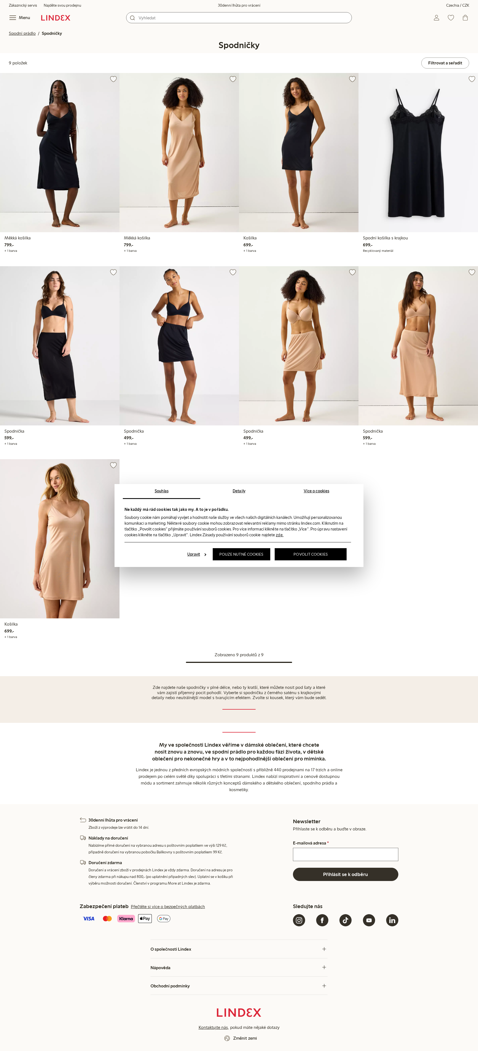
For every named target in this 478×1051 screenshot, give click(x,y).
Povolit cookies (310, 554)
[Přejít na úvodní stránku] (55, 17)
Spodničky (52, 33)
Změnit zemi (245, 1038)
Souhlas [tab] (161, 490)
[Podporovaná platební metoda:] (185, 919)
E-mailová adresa (311, 843)
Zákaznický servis (23, 5)
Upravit (193, 554)
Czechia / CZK (457, 5)
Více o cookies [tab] (316, 490)
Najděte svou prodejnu (62, 5)
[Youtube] (369, 920)
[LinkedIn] (392, 920)
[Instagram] (299, 920)
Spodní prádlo (22, 33)
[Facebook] (322, 920)
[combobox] (239, 17)
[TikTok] (345, 920)
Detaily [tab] (239, 490)
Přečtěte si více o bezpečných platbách (168, 906)
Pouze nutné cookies (241, 554)
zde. (279, 534)
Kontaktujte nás (213, 1027)
